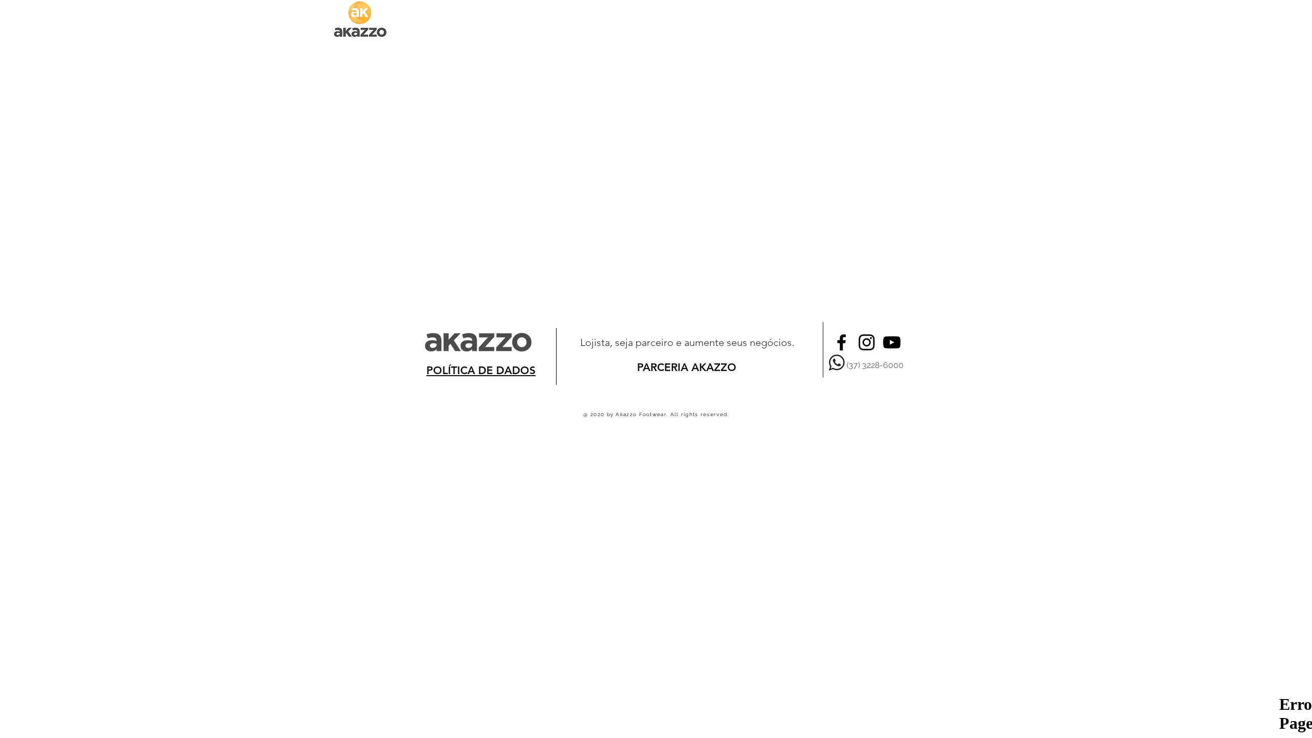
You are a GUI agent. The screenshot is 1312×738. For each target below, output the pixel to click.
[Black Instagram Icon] (866, 342)
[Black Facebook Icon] (841, 342)
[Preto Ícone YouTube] (892, 342)
